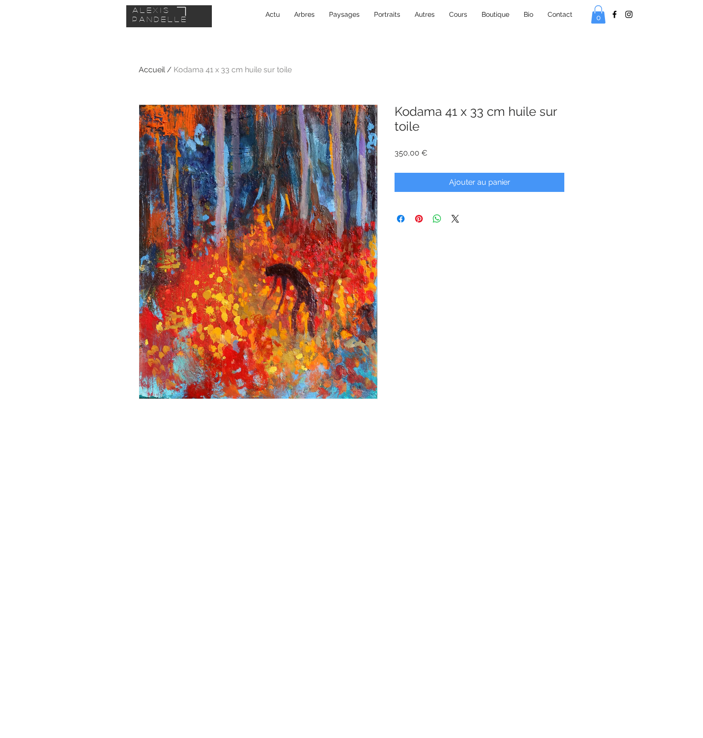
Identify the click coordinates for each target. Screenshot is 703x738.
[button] (598, 14)
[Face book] (614, 14)
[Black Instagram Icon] (629, 14)
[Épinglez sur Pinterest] (419, 218)
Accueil (152, 69)
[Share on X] (455, 218)
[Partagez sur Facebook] (400, 218)
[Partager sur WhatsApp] (437, 218)
